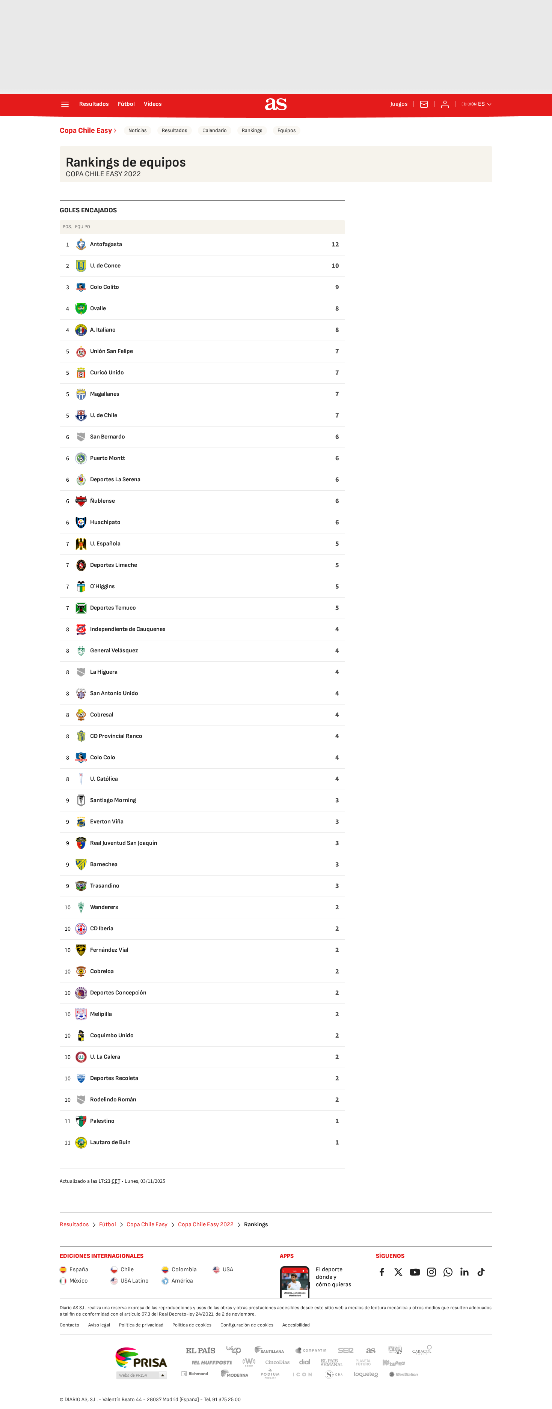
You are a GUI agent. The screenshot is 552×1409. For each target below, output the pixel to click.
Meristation (404, 1374)
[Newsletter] (423, 104)
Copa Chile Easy (86, 130)
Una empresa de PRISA (141, 1357)
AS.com (371, 1350)
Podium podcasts (270, 1374)
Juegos (399, 104)
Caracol (422, 1350)
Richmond (194, 1373)
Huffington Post (211, 1362)
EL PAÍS (200, 1350)
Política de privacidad (141, 1325)
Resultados (94, 104)
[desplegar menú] (65, 104)
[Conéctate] (444, 104)
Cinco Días (277, 1362)
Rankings (252, 130)
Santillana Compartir (311, 1350)
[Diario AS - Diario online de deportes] (276, 104)
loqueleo (366, 1374)
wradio (249, 1362)
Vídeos (153, 104)
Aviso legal (99, 1325)
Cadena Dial (305, 1362)
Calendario (214, 130)
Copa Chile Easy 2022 (206, 1224)
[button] (141, 1375)
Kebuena (393, 1362)
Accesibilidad (296, 1325)
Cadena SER (345, 1350)
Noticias (137, 130)
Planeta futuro (363, 1362)
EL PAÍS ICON (302, 1374)
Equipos (287, 130)
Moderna (234, 1374)
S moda (334, 1374)
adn (395, 1350)
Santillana (269, 1350)
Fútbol (126, 104)
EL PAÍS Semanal (331, 1362)
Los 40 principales (234, 1350)
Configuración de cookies (246, 1325)
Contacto (69, 1325)
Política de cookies (191, 1325)
